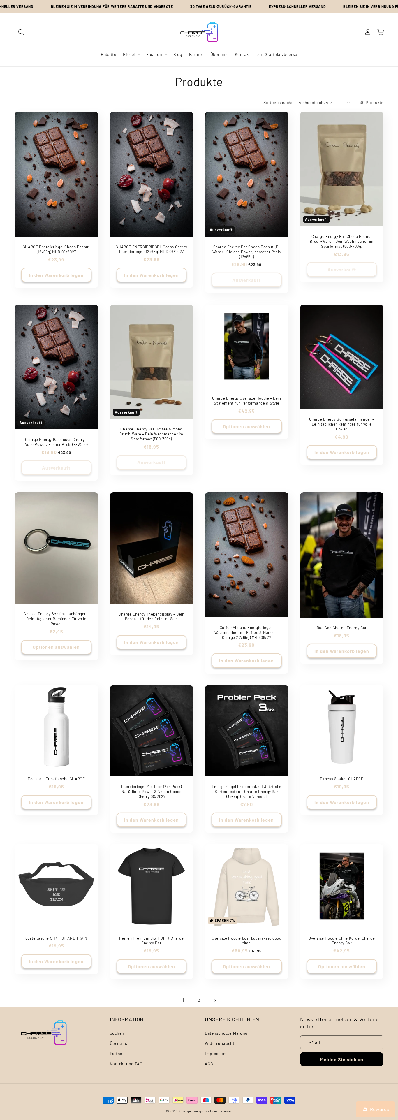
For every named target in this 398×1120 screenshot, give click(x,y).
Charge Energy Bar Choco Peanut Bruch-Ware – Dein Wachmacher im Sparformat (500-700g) (342, 241)
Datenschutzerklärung (226, 1033)
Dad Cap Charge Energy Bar (342, 627)
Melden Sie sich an (341, 1059)
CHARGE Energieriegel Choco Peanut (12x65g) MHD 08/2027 (56, 249)
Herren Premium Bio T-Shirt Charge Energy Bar (151, 940)
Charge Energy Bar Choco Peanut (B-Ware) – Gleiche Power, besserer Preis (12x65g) (246, 252)
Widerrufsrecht (219, 1043)
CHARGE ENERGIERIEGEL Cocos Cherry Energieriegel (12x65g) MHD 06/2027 (151, 249)
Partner (117, 1053)
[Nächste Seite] (214, 1000)
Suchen (117, 1033)
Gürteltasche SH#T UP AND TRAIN (56, 938)
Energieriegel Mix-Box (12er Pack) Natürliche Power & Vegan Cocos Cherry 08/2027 (151, 791)
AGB (209, 1063)
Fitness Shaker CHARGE (342, 778)
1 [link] (183, 1000)
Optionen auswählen (246, 426)
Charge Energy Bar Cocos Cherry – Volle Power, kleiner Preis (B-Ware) (56, 442)
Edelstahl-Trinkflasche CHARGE (56, 778)
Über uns (118, 1043)
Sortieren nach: (278, 102)
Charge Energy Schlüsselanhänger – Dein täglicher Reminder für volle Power (341, 424)
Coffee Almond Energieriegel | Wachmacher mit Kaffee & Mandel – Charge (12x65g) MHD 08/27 (246, 632)
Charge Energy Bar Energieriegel (205, 1111)
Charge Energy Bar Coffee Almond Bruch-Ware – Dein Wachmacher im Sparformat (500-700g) (151, 434)
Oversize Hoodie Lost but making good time (246, 940)
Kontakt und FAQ (126, 1063)
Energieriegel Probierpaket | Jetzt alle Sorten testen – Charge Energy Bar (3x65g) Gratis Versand (246, 791)
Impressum (216, 1053)
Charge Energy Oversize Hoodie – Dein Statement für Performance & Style (246, 400)
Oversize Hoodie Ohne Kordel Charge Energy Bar (342, 940)
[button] (21, 32)
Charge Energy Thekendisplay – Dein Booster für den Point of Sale (151, 616)
